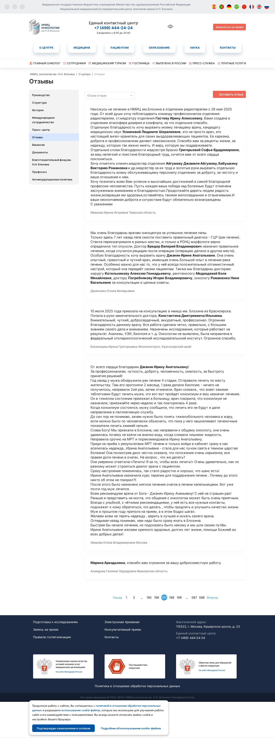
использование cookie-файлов (80, 710)
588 (202, 597)
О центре (46, 47)
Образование (159, 47)
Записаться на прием (229, 27)
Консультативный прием (123, 629)
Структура (39, 102)
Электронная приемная (122, 622)
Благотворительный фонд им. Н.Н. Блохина (52, 162)
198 (171, 597)
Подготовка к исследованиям (55, 622)
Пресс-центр (41, 129)
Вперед (212, 597)
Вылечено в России (171, 63)
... (142, 597)
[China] (244, 7)
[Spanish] (214, 7)
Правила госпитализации (52, 637)
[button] (109, 95)
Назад (117, 597)
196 (156, 597)
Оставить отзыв (231, 94)
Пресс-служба (204, 63)
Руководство (41, 95)
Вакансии (38, 144)
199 (179, 597)
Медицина (82, 47)
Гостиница (141, 63)
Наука (195, 47)
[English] (259, 7)
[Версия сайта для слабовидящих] (170, 28)
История (38, 110)
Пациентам (119, 47)
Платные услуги (233, 63)
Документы (40, 152)
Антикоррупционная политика (52, 179)
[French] (251, 7)
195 (149, 597)
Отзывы (37, 137)
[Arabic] (236, 7)
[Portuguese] (221, 7)
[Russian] (266, 7)
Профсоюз (39, 171)
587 (194, 597)
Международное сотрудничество (43, 120)
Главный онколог (46, 63)
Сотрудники (76, 63)
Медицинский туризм (109, 63)
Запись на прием (45, 629)
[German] (229, 7)
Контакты (228, 47)
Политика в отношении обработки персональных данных (137, 686)
